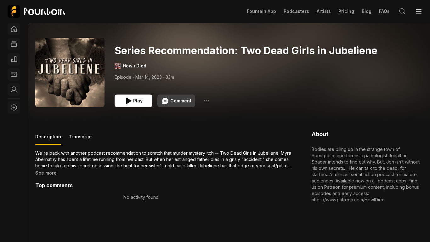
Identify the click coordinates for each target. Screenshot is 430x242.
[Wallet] (14, 74)
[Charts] (14, 59)
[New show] (14, 107)
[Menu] (418, 11)
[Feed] (14, 44)
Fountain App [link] (261, 11)
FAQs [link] (384, 11)
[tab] (48, 139)
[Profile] (14, 89)
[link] (36, 11)
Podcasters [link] (296, 11)
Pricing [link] (346, 11)
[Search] (402, 11)
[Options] (206, 101)
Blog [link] (366, 11)
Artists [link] (324, 11)
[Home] (14, 29)
